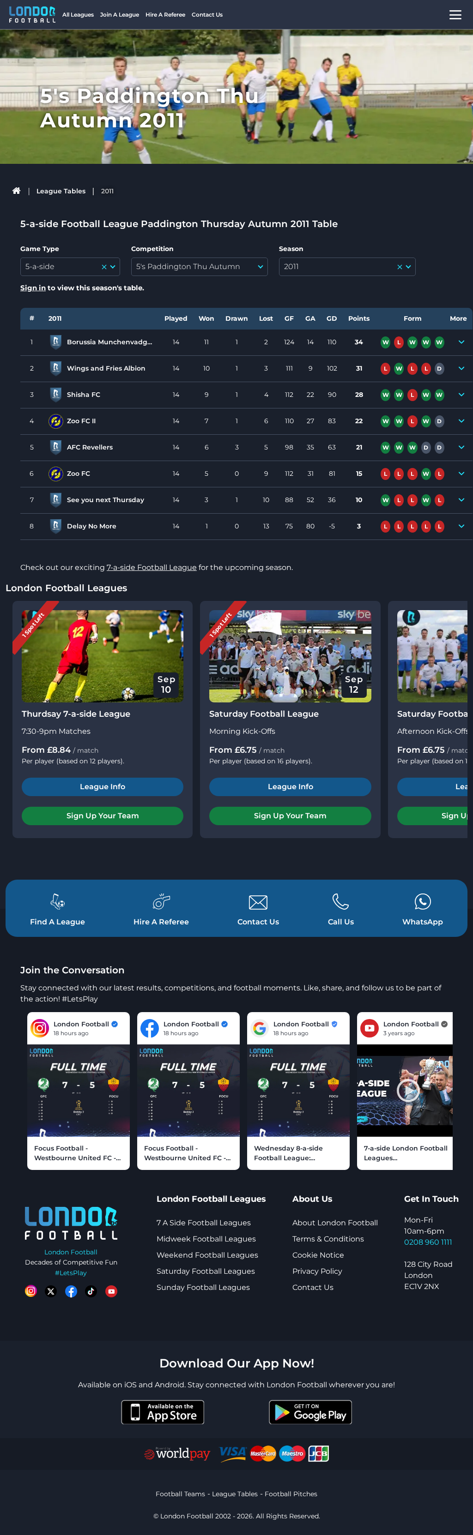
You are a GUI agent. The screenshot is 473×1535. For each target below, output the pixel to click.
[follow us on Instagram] (31, 1291)
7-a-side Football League (152, 567)
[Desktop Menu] (455, 14)
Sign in (33, 287)
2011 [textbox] (291, 266)
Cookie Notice (318, 1255)
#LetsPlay (71, 1273)
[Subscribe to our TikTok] (91, 1291)
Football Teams (180, 1494)
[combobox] (70, 267)
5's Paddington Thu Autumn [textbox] (188, 266)
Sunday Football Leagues (203, 1287)
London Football (70, 1252)
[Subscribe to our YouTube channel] (111, 1291)
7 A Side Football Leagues (204, 1222)
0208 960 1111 (428, 1242)
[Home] (17, 191)
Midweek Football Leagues (206, 1239)
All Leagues (78, 14)
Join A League (119, 14)
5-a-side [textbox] (40, 266)
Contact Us (207, 14)
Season (291, 249)
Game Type (39, 249)
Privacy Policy (317, 1271)
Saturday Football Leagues (206, 1271)
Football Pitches (291, 1494)
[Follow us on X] (51, 1291)
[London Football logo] (32, 14)
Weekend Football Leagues (207, 1255)
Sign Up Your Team (103, 815)
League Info (102, 786)
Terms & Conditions (328, 1239)
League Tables (60, 191)
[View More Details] (461, 342)
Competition (152, 249)
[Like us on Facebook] (71, 1291)
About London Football (335, 1222)
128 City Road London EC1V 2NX (428, 1275)
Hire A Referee (165, 14)
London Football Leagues (66, 588)
